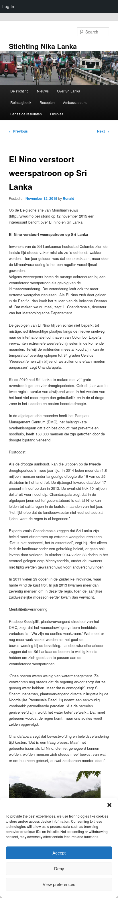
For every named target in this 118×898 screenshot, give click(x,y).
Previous (18, 131)
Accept (59, 852)
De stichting (19, 90)
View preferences (59, 884)
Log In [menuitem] (8, 6)
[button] (109, 805)
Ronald (68, 198)
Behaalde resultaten (26, 113)
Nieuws (43, 90)
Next (103, 131)
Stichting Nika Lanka (43, 46)
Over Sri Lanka (68, 90)
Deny (59, 868)
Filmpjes (56, 113)
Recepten (47, 102)
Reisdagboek (20, 102)
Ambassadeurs (74, 102)
